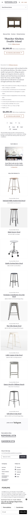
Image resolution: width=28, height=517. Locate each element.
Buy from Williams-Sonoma (13, 52)
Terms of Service (5, 471)
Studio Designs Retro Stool (14, 263)
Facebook (19, 471)
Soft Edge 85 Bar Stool (14, 414)
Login (25, 2)
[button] (19, 2)
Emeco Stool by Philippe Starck (14, 384)
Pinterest (19, 467)
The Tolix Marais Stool (14, 326)
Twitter (18, 474)
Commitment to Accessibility (5, 476)
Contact (3, 469)
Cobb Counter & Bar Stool (14, 355)
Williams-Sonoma (16, 44)
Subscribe (23, 512)
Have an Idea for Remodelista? (5, 480)
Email (18, 476)
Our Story (4, 467)
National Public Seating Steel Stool (14, 201)
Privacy (3, 473)
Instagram (19, 469)
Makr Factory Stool (14, 232)
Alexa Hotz (14, 167)
